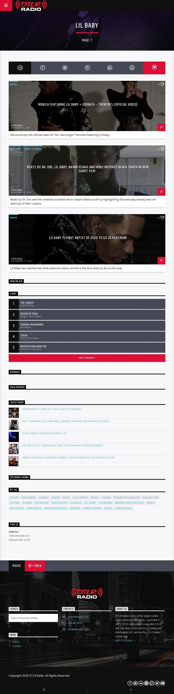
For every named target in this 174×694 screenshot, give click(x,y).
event (95, 497)
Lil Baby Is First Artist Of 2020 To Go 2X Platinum (88, 238)
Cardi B (44, 497)
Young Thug (124, 508)
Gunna (27, 502)
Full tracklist (87, 358)
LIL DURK (90, 502)
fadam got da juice (126, 497)
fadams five (150, 497)
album (14, 497)
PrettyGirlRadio (56, 508)
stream (75, 508)
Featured (15, 148)
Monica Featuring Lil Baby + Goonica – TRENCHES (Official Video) (88, 105)
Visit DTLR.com (124, 640)
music (151, 502)
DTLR (66, 497)
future (14, 502)
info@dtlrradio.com (78, 629)
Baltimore (29, 497)
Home (16, 641)
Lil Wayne (105, 502)
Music (13, 84)
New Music (17, 508)
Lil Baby (76, 502)
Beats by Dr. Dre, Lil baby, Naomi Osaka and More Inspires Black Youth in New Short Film (88, 169)
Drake (56, 497)
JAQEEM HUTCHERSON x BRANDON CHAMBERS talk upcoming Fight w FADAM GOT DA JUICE (68, 457)
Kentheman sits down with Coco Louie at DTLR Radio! (52, 409)
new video (34, 508)
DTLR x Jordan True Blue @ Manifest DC (44, 433)
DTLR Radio (17, 125)
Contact (17, 646)
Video (108, 508)
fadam (106, 497)
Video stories (32, 148)
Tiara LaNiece (92, 508)
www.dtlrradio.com (78, 616)
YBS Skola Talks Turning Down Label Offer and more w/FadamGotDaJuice (62, 445)
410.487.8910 (75, 623)
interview (41, 502)
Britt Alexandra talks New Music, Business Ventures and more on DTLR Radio (65, 421)
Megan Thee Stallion (129, 502)
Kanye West (59, 502)
